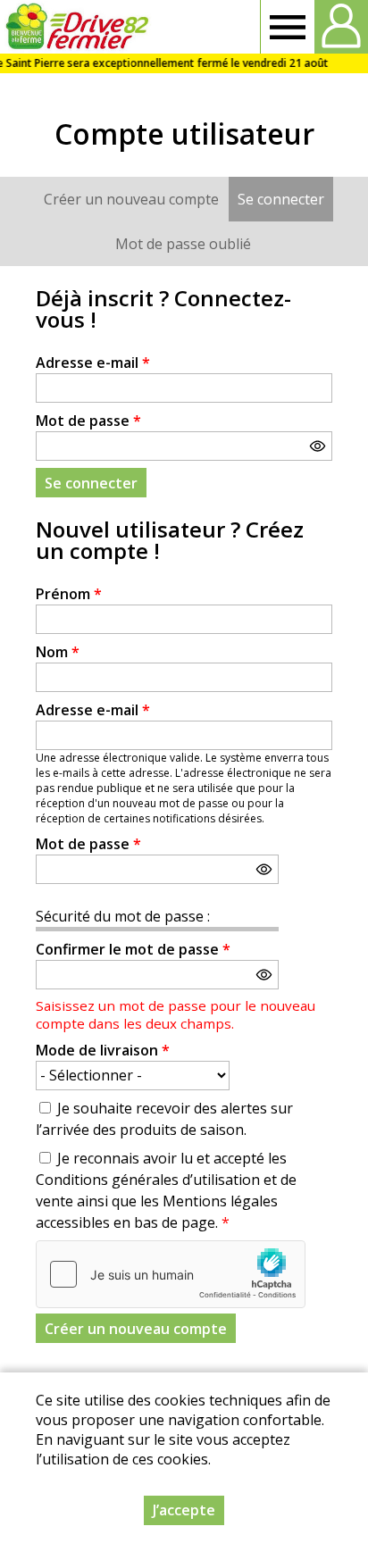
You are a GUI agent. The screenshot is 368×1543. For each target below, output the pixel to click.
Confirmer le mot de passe (133, 949)
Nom (57, 652)
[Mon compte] (341, 27)
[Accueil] (77, 27)
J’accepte (184, 1510)
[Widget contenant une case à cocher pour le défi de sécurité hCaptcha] (170, 1274)
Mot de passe (88, 420)
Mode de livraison (103, 1050)
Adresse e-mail (93, 362)
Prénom (69, 594)
